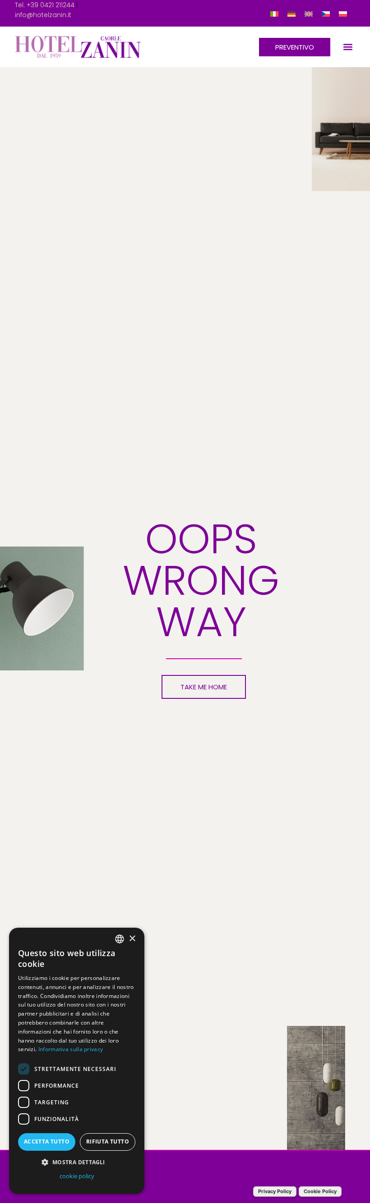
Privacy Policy (274, 1191)
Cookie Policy (320, 1191)
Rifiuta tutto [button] (107, 1141)
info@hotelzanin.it (43, 14)
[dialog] (76, 1061)
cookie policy (77, 1176)
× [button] (132, 938)
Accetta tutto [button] (46, 1141)
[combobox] (119, 938)
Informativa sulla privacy (70, 1049)
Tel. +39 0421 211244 (44, 4)
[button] (347, 47)
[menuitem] (274, 13)
